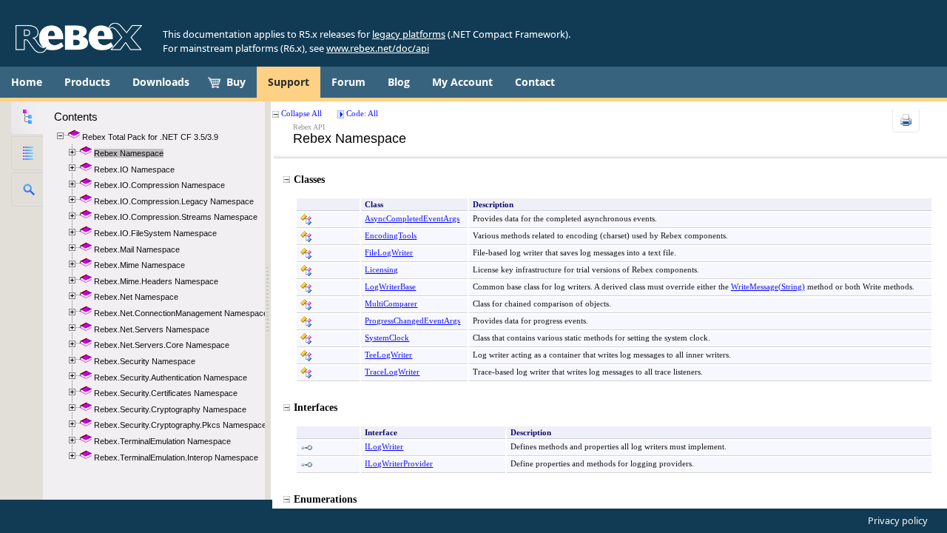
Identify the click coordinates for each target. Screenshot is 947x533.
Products (87, 82)
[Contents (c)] (27, 117)
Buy (236, 82)
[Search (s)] (27, 189)
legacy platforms (408, 34)
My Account (462, 82)
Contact (535, 82)
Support (288, 82)
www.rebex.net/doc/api (377, 48)
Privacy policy (898, 520)
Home (26, 82)
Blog (399, 82)
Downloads (160, 82)
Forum (348, 82)
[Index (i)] (27, 153)
